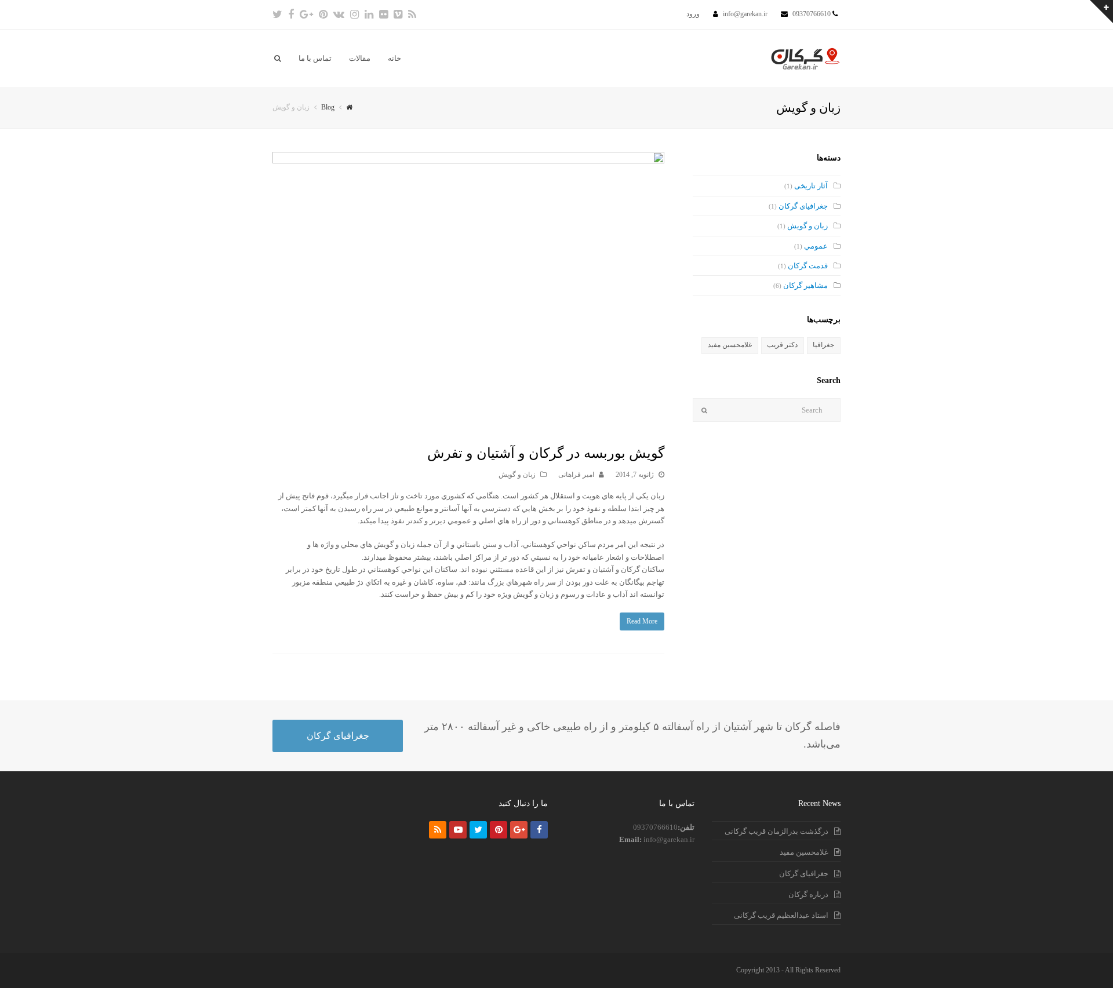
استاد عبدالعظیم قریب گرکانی (781, 915)
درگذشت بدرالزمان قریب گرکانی (776, 831)
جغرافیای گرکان (803, 206)
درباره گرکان (808, 894)
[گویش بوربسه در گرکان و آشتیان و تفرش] (468, 291)
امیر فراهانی (576, 475)
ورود (693, 14)
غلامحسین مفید (730, 345)
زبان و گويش (517, 475)
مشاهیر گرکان (805, 285)
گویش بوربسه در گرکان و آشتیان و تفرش (545, 453)
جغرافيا (823, 345)
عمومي (816, 246)
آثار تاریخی (811, 185)
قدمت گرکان (808, 265)
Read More (642, 621)
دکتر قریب (782, 345)
